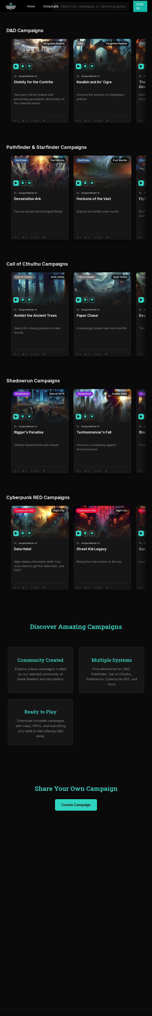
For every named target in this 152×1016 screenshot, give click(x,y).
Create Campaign (76, 805)
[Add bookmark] (23, 66)
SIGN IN (139, 6)
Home (31, 6)
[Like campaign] (29, 66)
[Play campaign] (16, 66)
